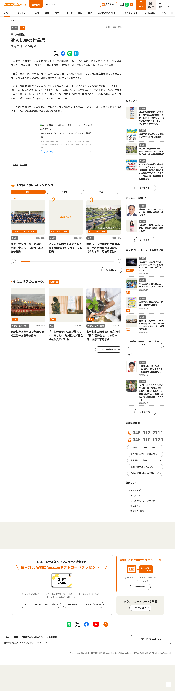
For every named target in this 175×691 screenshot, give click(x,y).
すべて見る (145, 188)
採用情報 (53, 637)
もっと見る (111, 270)
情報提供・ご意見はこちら (143, 447)
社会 (47, 13)
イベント (165, 13)
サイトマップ (41, 643)
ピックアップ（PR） (107, 13)
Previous (13, 261)
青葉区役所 (135, 490)
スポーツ (68, 13)
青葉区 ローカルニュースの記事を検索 (144, 343)
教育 (57, 13)
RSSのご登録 (140, 608)
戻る (14, 20)
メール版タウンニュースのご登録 (82, 604)
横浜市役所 (135, 495)
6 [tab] (71, 261)
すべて (7, 13)
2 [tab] (34, 261)
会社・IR (151, 7)
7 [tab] (81, 261)
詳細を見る (140, 586)
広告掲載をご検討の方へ (33, 637)
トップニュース (22, 13)
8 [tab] (90, 261)
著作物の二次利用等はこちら (144, 454)
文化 (37, 13)
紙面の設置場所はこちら (142, 467)
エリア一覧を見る (108, 349)
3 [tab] (44, 261)
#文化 (15, 164)
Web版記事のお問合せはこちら (145, 473)
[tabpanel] (28, 227)
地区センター (136, 506)
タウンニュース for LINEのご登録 (39, 604)
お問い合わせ (154, 639)
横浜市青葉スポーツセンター (143, 501)
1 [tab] (25, 261)
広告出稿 (109, 4)
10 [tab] (109, 261)
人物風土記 (150, 13)
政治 (80, 13)
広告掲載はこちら (139, 460)
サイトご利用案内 (27, 643)
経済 (90, 13)
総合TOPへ (50, 5)
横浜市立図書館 (137, 511)
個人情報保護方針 (11, 643)
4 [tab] (53, 261)
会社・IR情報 (12, 637)
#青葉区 (23, 164)
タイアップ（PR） (131, 13)
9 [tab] (99, 261)
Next (119, 261)
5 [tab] (62, 261)
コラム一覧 (144, 412)
